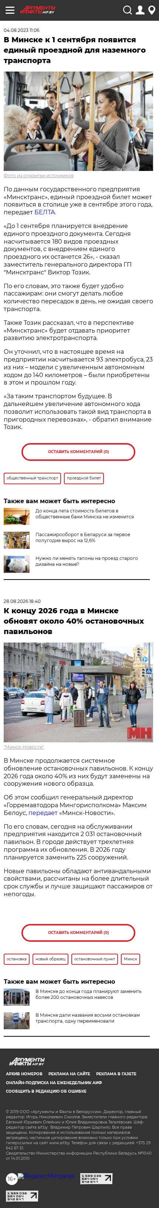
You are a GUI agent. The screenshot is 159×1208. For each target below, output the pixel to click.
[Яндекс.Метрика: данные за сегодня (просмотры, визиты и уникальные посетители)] (46, 1176)
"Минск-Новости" (24, 747)
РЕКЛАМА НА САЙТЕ (69, 1074)
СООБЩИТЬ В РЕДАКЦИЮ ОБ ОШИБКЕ (46, 1091)
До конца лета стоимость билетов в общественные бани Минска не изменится (84, 513)
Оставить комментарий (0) (78, 451)
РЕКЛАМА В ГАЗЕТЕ (116, 1074)
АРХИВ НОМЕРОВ (24, 1074)
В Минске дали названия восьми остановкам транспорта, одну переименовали (87, 1018)
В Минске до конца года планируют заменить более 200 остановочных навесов (88, 994)
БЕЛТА (44, 212)
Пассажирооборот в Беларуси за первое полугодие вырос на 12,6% (82, 537)
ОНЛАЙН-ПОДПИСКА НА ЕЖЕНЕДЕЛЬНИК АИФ (54, 1082)
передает (43, 812)
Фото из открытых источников (39, 175)
